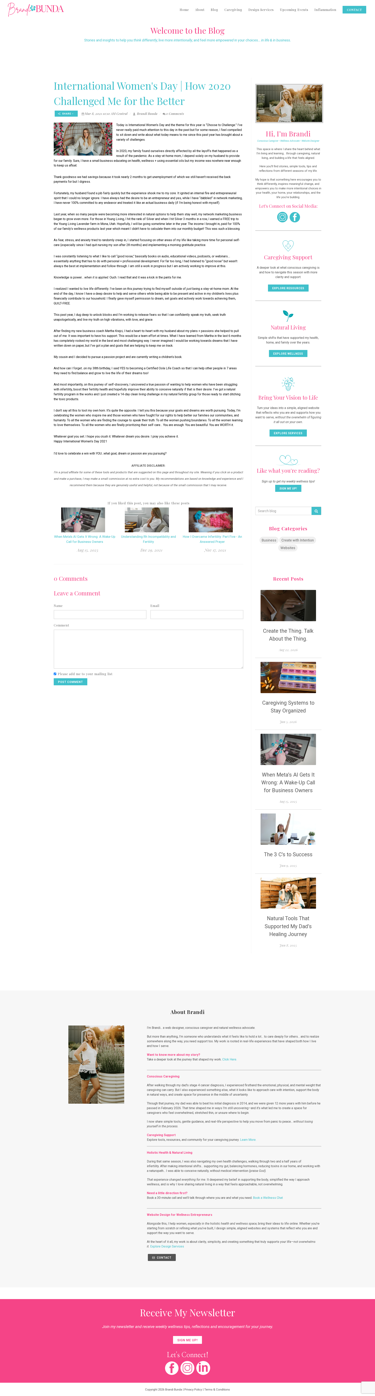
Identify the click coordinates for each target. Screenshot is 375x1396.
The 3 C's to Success (288, 854)
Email (154, 606)
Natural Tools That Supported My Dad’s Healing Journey (288, 926)
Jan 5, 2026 (288, 722)
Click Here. (229, 1059)
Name (58, 606)
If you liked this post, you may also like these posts (148, 503)
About (199, 10)
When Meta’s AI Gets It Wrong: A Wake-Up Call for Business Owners (288, 783)
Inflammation (325, 10)
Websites (287, 548)
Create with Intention (297, 540)
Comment (61, 625)
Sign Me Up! (288, 488)
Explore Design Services (167, 1246)
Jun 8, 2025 (288, 945)
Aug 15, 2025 (87, 550)
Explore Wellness (288, 353)
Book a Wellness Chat (268, 1198)
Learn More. (248, 1140)
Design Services (261, 10)
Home (184, 10)
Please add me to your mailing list (85, 674)
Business (269, 540)
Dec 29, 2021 (151, 550)
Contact (163, 1257)
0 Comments (175, 114)
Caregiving (233, 10)
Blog (214, 10)
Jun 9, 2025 (288, 866)
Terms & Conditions (217, 1389)
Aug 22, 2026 (288, 650)
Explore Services (288, 433)
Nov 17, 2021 (215, 550)
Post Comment (70, 682)
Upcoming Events (294, 10)
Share (66, 113)
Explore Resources (288, 288)
